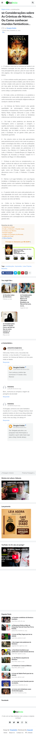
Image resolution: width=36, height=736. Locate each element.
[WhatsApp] (19, 272)
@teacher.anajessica (14, 348)
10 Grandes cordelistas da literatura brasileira (22, 618)
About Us (12, 732)
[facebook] (9, 722)
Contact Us (20, 732)
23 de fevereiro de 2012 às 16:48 (15, 350)
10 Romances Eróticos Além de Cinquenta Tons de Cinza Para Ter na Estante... (23, 627)
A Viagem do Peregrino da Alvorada (12, 234)
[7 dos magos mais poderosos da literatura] (6, 644)
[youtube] (18, 722)
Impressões (18, 266)
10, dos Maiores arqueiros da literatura (20, 658)
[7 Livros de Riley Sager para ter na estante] (6, 637)
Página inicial (5, 9)
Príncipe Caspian (7, 232)
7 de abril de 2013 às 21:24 (13, 405)
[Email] (26, 272)
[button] (2, 2)
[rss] (26, 722)
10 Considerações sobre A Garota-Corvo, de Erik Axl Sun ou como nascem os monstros (9, 328)
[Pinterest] (22, 272)
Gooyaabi (30, 730)
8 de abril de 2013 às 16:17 (19, 427)
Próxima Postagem (28, 473)
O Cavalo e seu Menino (9, 230)
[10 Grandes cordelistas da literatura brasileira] (6, 620)
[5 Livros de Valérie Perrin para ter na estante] (6, 676)
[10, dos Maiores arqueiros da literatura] (6, 660)
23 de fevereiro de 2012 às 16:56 (21, 369)
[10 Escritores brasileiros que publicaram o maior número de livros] (6, 652)
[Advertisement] (18, 590)
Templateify (13, 730)
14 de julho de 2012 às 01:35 (14, 388)
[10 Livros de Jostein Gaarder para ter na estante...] (6, 683)
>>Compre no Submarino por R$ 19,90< (17, 242)
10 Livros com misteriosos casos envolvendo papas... (21, 690)
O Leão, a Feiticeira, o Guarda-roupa (13, 229)
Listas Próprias (27, 266)
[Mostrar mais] (29, 272)
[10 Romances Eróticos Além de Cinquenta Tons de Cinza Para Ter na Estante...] (6, 627)
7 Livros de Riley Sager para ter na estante (22, 635)
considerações (15, 9)
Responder (6, 362)
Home (5, 732)
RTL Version (28, 732)
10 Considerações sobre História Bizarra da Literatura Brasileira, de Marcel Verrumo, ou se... (26, 300)
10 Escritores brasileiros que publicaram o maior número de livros (23, 650)
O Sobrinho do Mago (8, 227)
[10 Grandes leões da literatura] (9, 288)
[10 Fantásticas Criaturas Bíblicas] (6, 668)
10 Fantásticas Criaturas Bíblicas (21, 665)
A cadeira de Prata (7, 236)
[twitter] (14, 722)
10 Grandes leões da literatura (8, 296)
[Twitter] (15, 272)
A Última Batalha (7, 238)
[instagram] (22, 722)
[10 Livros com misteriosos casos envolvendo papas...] (6, 691)
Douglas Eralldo (19, 367)
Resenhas (4, 268)
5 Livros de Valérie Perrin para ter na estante (22, 674)
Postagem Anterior (8, 473)
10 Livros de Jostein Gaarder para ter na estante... (23, 682)
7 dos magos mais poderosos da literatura (21, 643)
